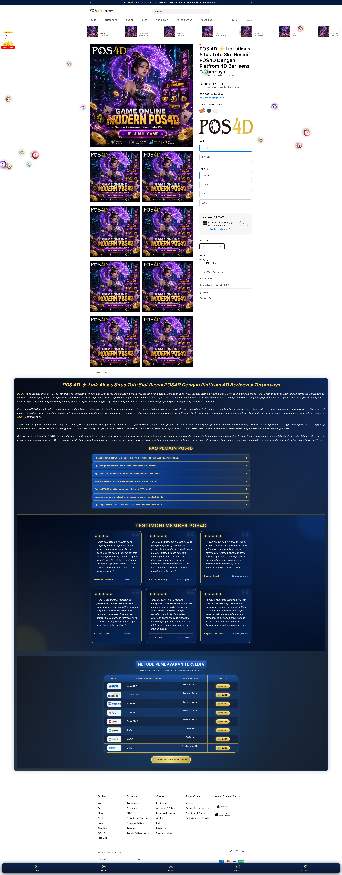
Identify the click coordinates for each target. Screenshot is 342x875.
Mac (100, 803)
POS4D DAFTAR (184, 20)
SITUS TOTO (111, 20)
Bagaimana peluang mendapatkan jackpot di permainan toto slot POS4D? (129, 497)
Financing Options (135, 823)
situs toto (21, 417)
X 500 (205, 193)
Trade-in (131, 828)
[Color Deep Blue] (209, 111)
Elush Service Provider (137, 818)
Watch (101, 818)
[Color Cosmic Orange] (202, 110)
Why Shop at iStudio (195, 813)
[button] (93, 20)
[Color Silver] (215, 111)
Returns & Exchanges (166, 813)
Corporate (132, 808)
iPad (100, 808)
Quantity (203, 240)
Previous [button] (91, 2)
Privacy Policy (163, 828)
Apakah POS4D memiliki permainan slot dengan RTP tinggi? (123, 489)
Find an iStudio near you (197, 808)
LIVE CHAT (305, 870)
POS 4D (130, 20)
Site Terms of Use (164, 833)
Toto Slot (102, 838)
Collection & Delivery (166, 808)
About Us (190, 803)
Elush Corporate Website (197, 818)
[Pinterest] (210, 298)
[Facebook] (201, 298)
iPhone (101, 813)
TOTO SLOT (162, 20)
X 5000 (206, 175)
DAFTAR (171, 870)
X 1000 (205, 184)
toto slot (138, 401)
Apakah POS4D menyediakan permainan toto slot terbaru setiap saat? (127, 473)
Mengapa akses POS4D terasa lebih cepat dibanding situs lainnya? (126, 481)
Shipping (215, 87)
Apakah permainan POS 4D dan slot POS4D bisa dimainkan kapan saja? (128, 505)
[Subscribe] (139, 859)
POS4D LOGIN (208, 20)
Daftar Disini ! (212, 2)
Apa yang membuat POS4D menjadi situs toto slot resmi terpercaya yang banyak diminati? (137, 458)
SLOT (144, 20)
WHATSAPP (238, 870)
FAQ (158, 823)
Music (100, 823)
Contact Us (161, 818)
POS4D (93, 20)
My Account (162, 803)
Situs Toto (103, 828)
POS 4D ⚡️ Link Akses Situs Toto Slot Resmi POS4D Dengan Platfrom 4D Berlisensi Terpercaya (171, 2)
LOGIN (103, 870)
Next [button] (251, 2)
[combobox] (181, 11)
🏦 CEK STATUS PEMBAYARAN (171, 759)
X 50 (204, 203)
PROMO (37, 870)
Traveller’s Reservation (138, 833)
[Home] (96, 10)
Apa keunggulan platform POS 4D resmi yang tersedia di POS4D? (125, 466)
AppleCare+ (132, 803)
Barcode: (220, 76)
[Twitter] (206, 298)
